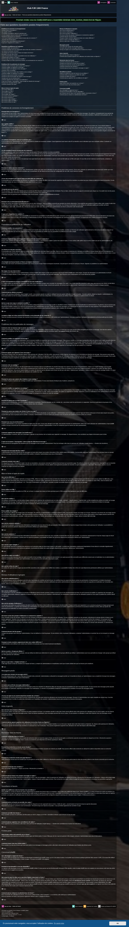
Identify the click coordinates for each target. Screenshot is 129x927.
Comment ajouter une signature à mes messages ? (14, 68)
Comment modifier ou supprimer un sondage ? (13, 73)
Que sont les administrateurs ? (67, 30)
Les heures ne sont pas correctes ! (10, 51)
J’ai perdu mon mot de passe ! (9, 39)
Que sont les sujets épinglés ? (9, 99)
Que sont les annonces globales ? (10, 95)
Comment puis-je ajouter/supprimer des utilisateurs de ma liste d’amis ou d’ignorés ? (80, 56)
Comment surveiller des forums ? (68, 76)
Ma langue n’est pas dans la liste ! (10, 54)
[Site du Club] (14, 9)
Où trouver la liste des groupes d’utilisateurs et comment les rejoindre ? (77, 35)
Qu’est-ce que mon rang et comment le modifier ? (14, 58)
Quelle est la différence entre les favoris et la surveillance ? (74, 73)
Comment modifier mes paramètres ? (11, 48)
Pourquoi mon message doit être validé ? (11, 82)
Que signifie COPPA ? (7, 31)
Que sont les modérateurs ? (66, 31)
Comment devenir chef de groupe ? (68, 36)
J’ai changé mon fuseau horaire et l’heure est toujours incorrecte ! (17, 52)
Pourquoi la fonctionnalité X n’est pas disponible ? (72, 91)
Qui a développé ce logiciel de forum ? (69, 90)
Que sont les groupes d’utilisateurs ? (69, 33)
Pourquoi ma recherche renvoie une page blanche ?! (72, 64)
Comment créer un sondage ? (9, 70)
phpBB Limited (45, 857)
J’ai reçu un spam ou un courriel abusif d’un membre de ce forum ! (76, 49)
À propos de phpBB (35, 859)
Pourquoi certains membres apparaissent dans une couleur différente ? (77, 38)
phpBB (92, 274)
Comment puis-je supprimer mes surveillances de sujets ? (74, 78)
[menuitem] (4, 2)
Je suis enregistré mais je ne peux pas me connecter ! (15, 35)
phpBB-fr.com (10, 911)
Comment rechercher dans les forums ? (69, 61)
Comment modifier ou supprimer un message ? (13, 67)
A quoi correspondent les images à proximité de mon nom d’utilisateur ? (19, 55)
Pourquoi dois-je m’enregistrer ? (9, 30)
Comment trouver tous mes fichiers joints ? (70, 84)
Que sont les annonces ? (8, 97)
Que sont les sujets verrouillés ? (9, 100)
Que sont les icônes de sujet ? (9, 102)
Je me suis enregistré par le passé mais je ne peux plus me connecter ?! (19, 38)
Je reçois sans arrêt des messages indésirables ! (72, 48)
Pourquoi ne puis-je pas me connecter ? (11, 36)
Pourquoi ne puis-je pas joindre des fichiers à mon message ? (17, 76)
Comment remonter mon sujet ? (9, 84)
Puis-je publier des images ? (8, 94)
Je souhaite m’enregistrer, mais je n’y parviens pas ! (14, 33)
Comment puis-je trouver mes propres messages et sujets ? (74, 68)
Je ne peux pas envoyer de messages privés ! (71, 46)
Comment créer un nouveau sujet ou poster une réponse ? (16, 65)
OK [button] (118, 923)
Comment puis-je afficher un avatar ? (11, 57)
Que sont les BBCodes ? (8, 89)
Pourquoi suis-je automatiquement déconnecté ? (13, 41)
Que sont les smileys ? (7, 92)
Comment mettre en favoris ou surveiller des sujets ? (72, 74)
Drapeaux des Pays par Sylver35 (9, 914)
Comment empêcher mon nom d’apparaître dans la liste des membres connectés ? (22, 49)
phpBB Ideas (84, 868)
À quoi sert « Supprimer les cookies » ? (11, 42)
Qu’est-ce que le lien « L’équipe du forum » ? (70, 41)
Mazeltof (14, 913)
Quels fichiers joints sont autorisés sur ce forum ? (72, 83)
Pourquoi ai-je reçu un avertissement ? (11, 78)
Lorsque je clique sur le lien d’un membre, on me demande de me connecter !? (23, 60)
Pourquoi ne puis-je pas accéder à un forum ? (13, 75)
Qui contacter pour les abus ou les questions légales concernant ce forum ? (78, 93)
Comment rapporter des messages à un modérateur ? (15, 79)
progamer (6, 913)
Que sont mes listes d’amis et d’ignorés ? (70, 55)
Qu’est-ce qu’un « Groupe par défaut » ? (69, 39)
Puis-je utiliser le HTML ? (8, 91)
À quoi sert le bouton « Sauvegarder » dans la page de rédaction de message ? (21, 81)
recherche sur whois (104, 879)
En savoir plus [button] (59, 923)
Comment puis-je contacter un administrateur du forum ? (73, 94)
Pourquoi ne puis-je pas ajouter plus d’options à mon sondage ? (17, 72)
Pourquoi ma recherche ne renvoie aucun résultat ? (72, 63)
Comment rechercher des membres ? (69, 66)
